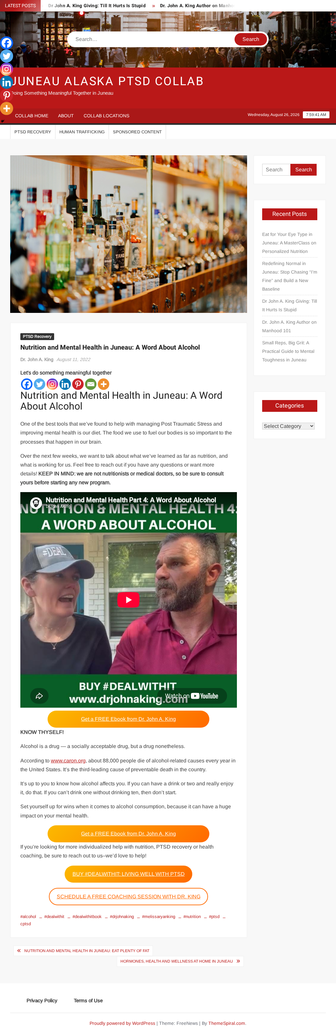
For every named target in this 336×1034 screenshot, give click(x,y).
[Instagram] (52, 384)
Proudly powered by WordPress (122, 1023)
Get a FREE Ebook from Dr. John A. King (128, 719)
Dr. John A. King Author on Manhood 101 (183, 5)
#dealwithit (54, 916)
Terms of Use (88, 1000)
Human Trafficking (82, 131)
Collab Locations (106, 115)
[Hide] (2, 121)
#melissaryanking (158, 916)
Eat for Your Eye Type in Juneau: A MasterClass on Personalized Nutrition (289, 243)
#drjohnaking (122, 916)
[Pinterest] (78, 384)
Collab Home (31, 115)
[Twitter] (39, 384)
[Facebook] (26, 384)
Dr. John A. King (36, 359)
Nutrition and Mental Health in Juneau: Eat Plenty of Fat (86, 950)
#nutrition (192, 916)
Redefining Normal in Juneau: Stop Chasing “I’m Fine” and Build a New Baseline (289, 276)
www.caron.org (68, 760)
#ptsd (214, 916)
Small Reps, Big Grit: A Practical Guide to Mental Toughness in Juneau (288, 351)
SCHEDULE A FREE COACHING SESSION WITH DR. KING (128, 896)
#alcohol (28, 916)
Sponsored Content (137, 131)
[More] (103, 384)
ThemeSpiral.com (226, 1023)
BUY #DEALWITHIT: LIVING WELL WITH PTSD (129, 874)
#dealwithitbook (87, 916)
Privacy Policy (42, 1000)
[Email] (90, 384)
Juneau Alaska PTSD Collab (107, 81)
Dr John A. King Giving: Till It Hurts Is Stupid (76, 5)
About (66, 115)
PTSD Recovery (32, 131)
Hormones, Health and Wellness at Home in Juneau (176, 961)
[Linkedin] (65, 384)
